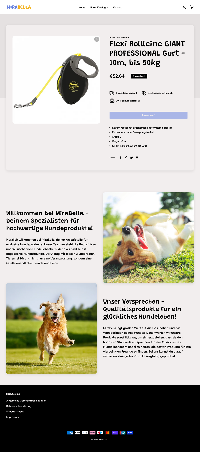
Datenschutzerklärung (18, 406)
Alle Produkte (123, 37)
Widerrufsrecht (15, 411)
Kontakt (117, 7)
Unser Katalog (98, 7)
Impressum (12, 417)
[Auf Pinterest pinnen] (126, 158)
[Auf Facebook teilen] (121, 158)
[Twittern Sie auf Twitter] (132, 158)
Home (81, 7)
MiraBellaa (103, 440)
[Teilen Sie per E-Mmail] (137, 158)
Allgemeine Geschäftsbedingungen (26, 400)
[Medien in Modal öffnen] (96, 39)
